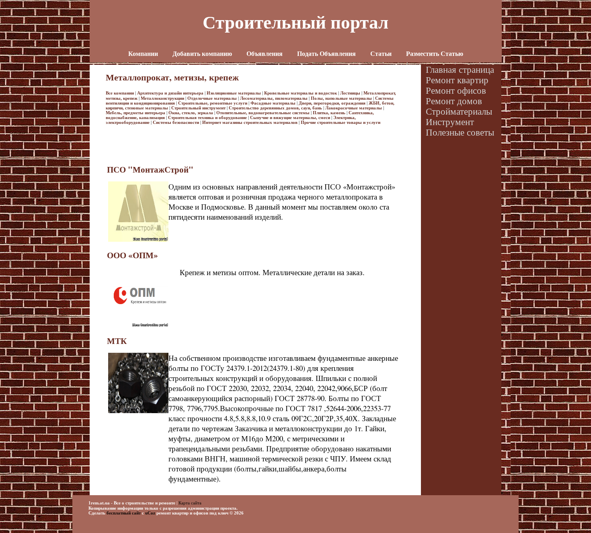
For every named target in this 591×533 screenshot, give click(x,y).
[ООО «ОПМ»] (139, 325)
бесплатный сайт (124, 512)
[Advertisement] (252, 143)
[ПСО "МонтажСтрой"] (138, 240)
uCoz (150, 512)
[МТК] (138, 411)
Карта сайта (190, 503)
